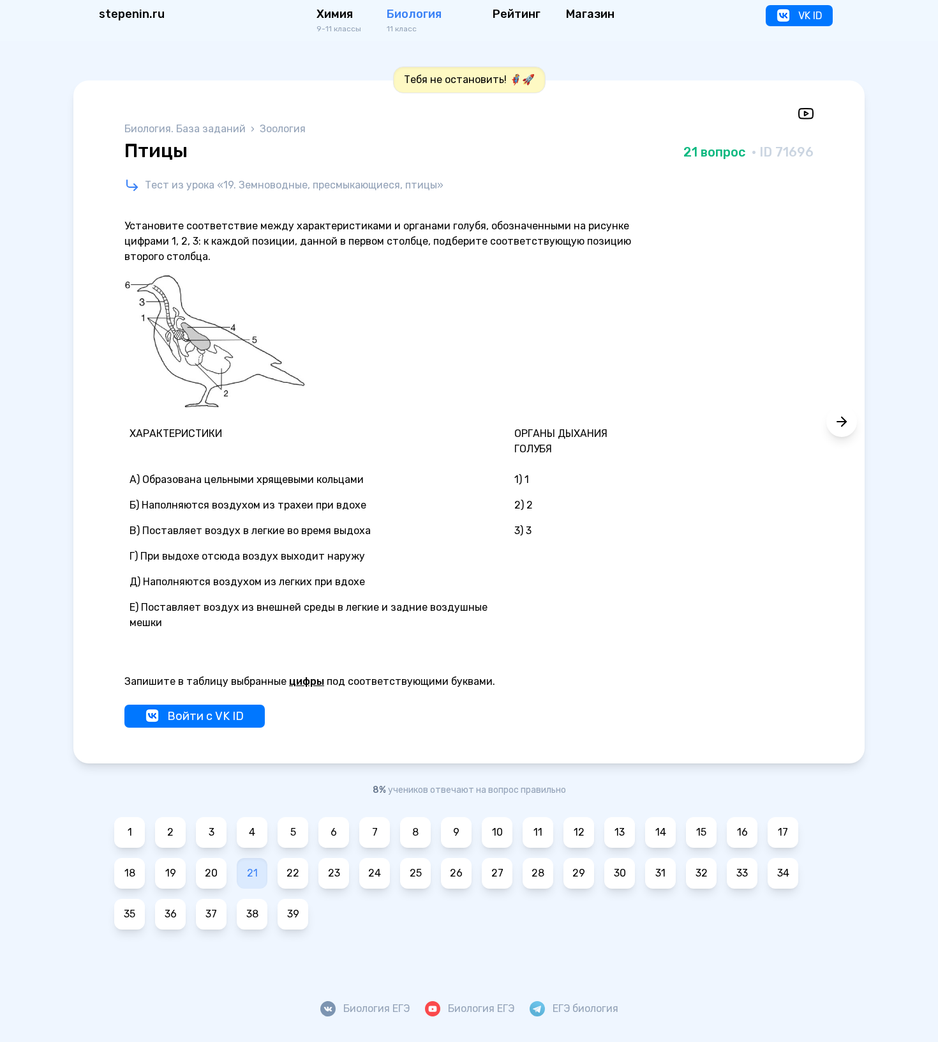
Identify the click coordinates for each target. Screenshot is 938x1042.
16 (742, 832)
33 (742, 873)
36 (171, 914)
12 (579, 832)
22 (293, 873)
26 (456, 873)
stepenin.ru (132, 14)
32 (702, 873)
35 (129, 914)
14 (660, 832)
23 (334, 873)
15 (701, 832)
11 (537, 832)
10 (497, 832)
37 (211, 914)
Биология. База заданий (186, 129)
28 (538, 873)
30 (620, 873)
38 (252, 914)
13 (619, 832)
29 (578, 873)
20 (211, 873)
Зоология (283, 129)
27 (497, 873)
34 (783, 873)
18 (129, 873)
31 (660, 873)
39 (293, 914)
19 (170, 873)
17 (783, 832)
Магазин (590, 14)
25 (416, 873)
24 (374, 873)
